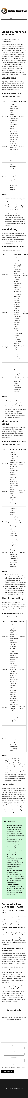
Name (14, 1045)
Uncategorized (14, 39)
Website (14, 1057)
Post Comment (7, 1071)
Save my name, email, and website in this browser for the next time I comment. (14, 1066)
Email (14, 1051)
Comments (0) (7, 41)
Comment (14, 1023)
